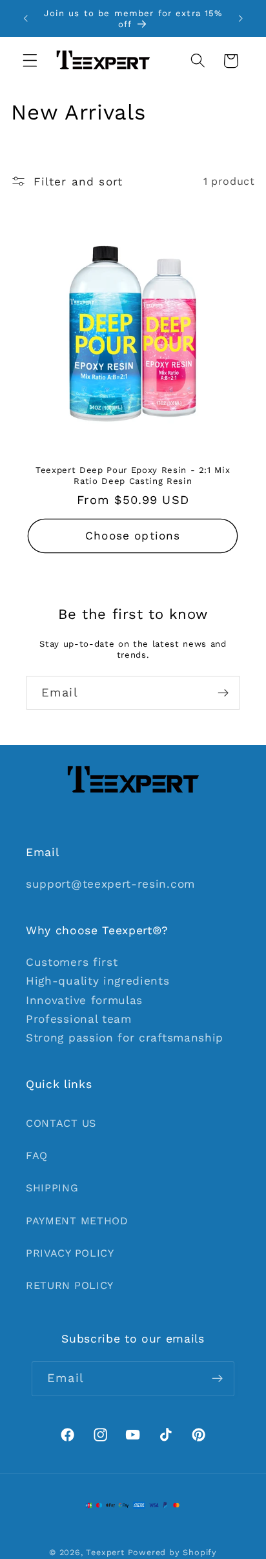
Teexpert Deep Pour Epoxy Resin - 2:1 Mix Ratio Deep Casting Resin (133, 475)
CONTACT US (61, 1123)
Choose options (132, 536)
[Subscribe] (223, 693)
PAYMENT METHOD (77, 1221)
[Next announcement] (241, 19)
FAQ (37, 1155)
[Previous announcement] (25, 19)
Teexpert (105, 1552)
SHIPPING (52, 1188)
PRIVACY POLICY (70, 1253)
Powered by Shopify (173, 1552)
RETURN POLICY (70, 1285)
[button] (30, 61)
